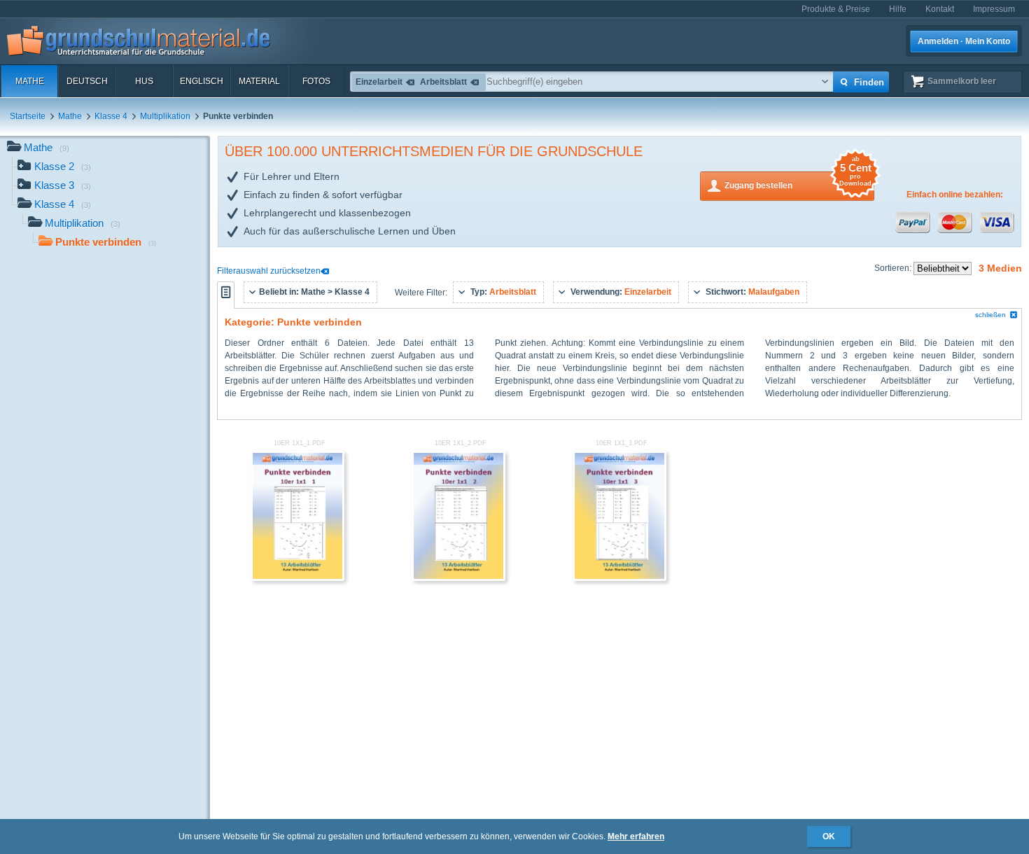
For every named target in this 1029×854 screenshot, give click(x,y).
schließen (990, 314)
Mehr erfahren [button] (636, 836)
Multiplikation (165, 116)
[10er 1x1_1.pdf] (297, 578)
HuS (144, 81)
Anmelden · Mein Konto (964, 41)
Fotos (316, 81)
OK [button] (828, 836)
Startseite (28, 116)
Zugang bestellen (798, 181)
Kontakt (939, 9)
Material (259, 81)
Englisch (201, 81)
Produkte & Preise (836, 9)
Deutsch (87, 81)
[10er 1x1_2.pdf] (458, 578)
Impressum (994, 9)
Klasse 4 (110, 116)
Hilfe (897, 9)
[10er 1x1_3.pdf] (619, 578)
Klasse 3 (62, 185)
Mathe (29, 81)
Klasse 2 (62, 166)
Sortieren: (893, 268)
